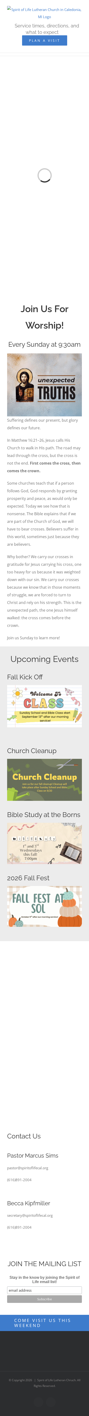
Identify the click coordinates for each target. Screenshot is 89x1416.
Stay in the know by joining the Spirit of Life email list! (44, 1279)
